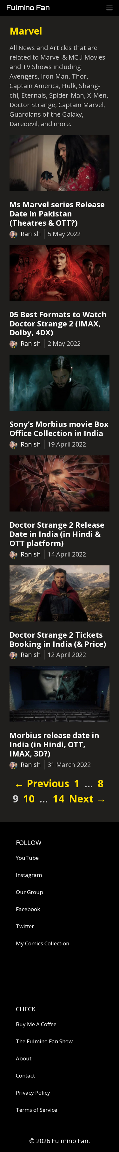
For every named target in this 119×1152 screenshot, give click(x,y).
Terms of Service (36, 1109)
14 (59, 798)
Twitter (25, 926)
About (23, 1058)
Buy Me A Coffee (36, 1024)
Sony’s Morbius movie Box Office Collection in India (59, 428)
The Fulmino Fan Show (44, 1041)
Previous (41, 783)
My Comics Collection (42, 943)
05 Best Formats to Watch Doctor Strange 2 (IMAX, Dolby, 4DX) (58, 323)
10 (29, 798)
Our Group (29, 892)
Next (87, 798)
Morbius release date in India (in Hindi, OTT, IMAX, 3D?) (54, 744)
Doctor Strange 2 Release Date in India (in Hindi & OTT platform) (57, 533)
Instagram (29, 874)
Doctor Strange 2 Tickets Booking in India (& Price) (58, 639)
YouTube (27, 857)
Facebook (28, 909)
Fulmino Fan (28, 8)
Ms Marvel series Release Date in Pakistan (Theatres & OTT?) (57, 213)
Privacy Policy (33, 1092)
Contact (25, 1075)
